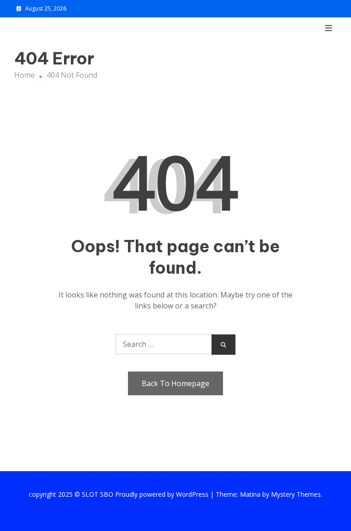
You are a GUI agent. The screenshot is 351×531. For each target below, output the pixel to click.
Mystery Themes (296, 494)
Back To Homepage (175, 383)
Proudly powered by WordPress (162, 494)
